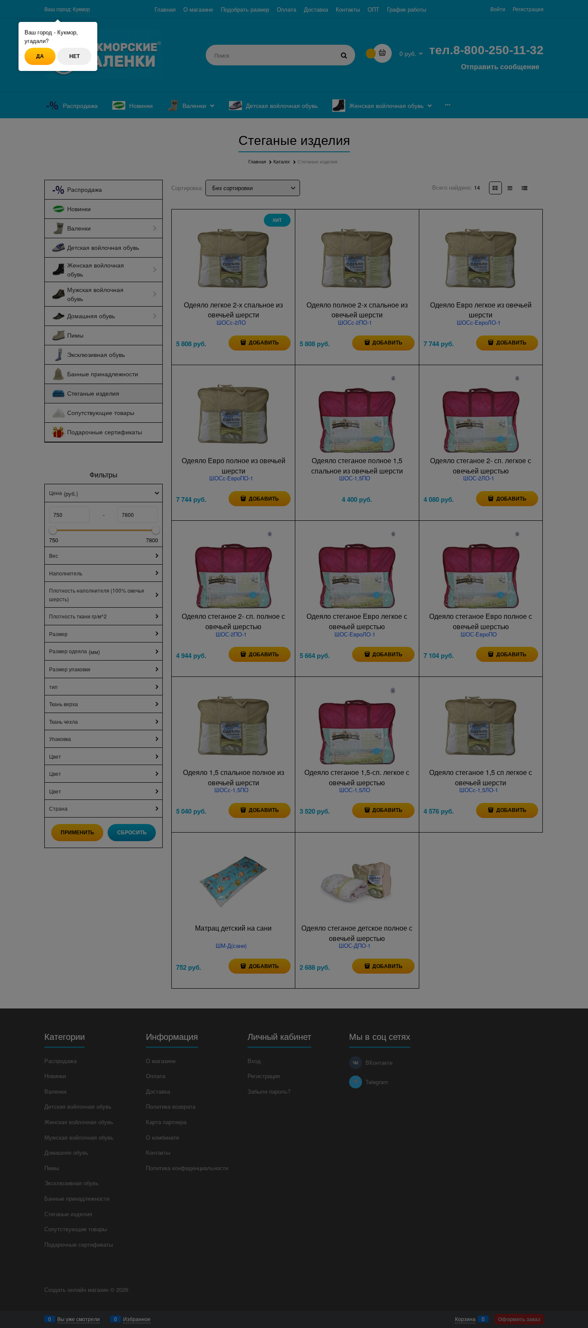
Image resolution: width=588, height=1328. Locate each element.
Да (40, 56)
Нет (74, 56)
